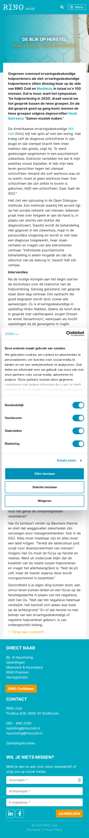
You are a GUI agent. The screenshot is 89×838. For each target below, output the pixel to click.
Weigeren (44, 501)
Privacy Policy (52, 829)
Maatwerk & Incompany (24, 667)
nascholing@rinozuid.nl (24, 733)
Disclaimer (34, 829)
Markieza (44, 88)
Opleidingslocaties (20, 743)
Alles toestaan (44, 473)
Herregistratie (17, 677)
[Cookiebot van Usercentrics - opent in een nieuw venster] (66, 333)
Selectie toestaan (44, 487)
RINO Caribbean (21, 689)
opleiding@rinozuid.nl (23, 728)
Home (18, 46)
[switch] (78, 418)
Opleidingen (15, 662)
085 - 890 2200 (18, 723)
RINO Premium (17, 672)
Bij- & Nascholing (19, 657)
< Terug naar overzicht (26, 632)
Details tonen (66, 460)
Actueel (32, 46)
